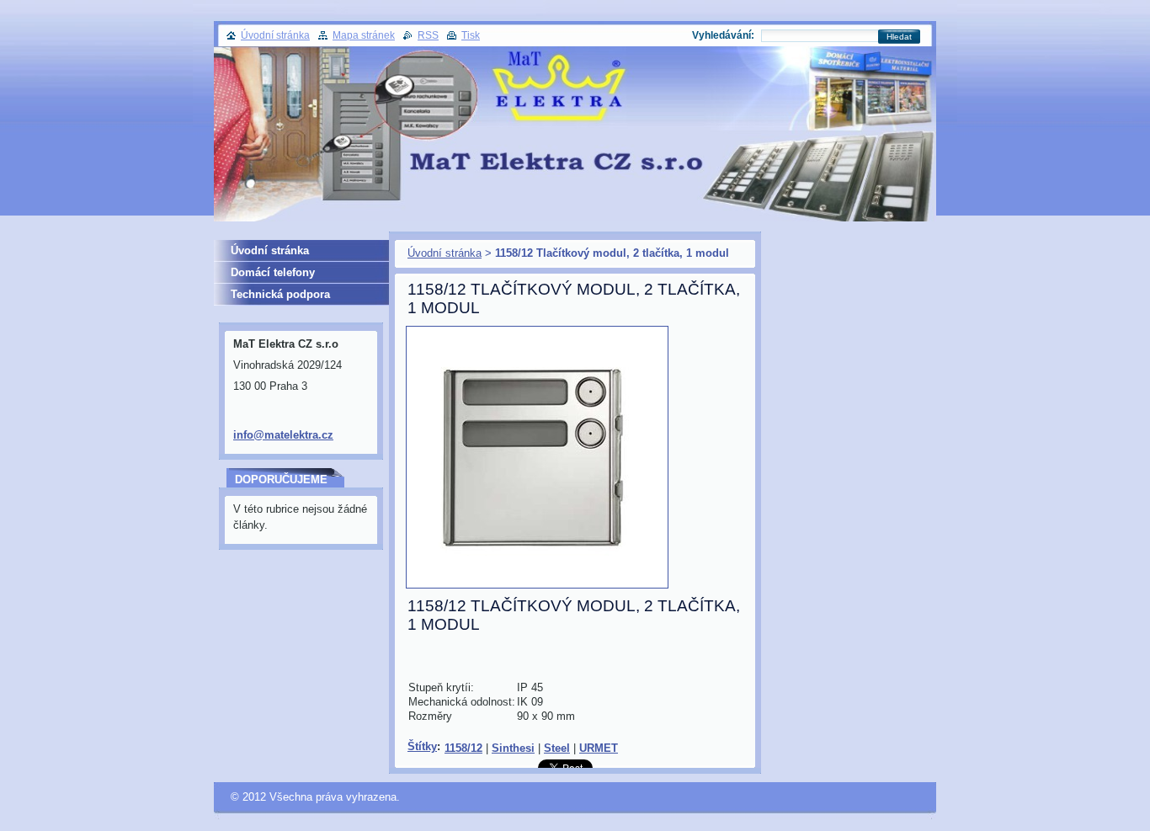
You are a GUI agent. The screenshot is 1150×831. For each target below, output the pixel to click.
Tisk (470, 35)
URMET (598, 748)
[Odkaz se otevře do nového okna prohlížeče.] (537, 589)
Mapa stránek (364, 35)
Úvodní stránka (444, 253)
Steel (557, 748)
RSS (428, 35)
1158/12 (463, 748)
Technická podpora (280, 294)
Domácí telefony (273, 272)
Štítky (422, 746)
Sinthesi (513, 748)
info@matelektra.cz (283, 435)
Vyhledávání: (723, 35)
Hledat (899, 36)
